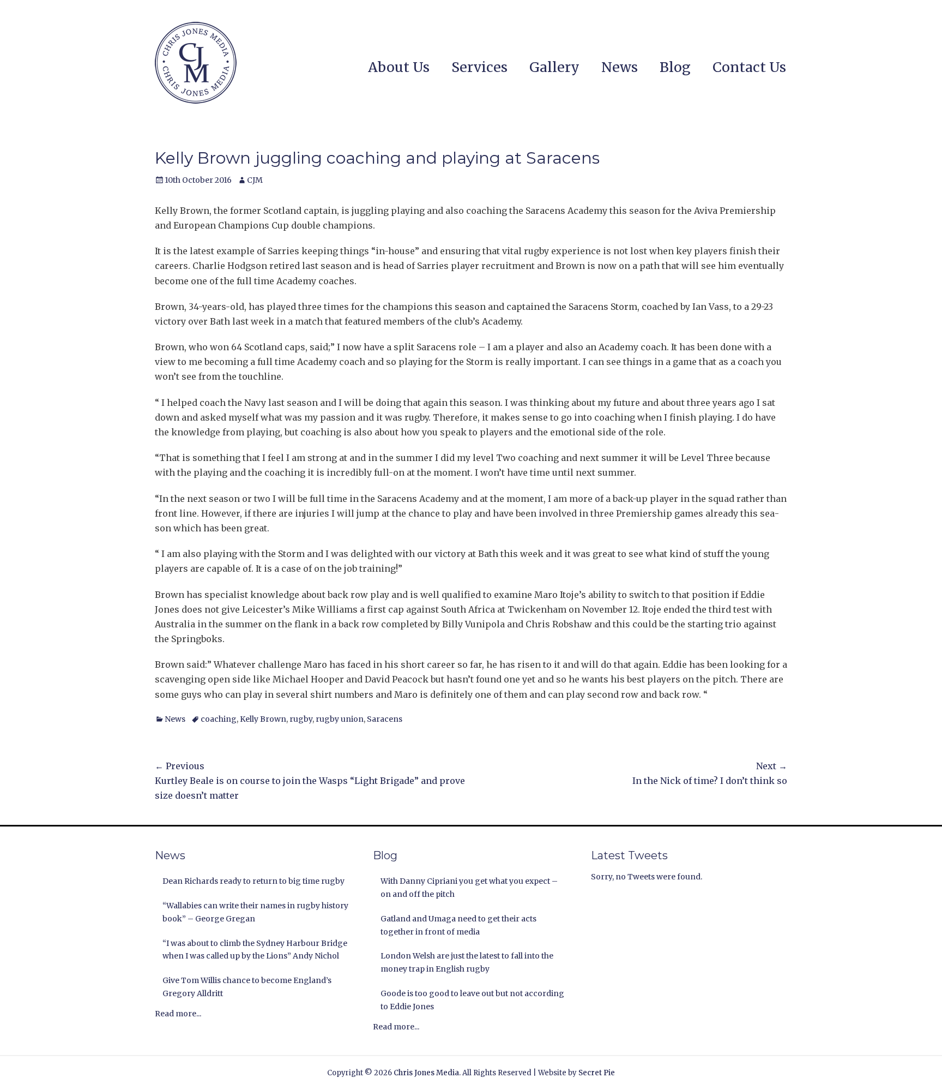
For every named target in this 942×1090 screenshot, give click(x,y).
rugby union (340, 719)
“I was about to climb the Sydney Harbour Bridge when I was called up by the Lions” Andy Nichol (254, 949)
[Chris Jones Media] (196, 63)
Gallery (554, 67)
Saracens (384, 719)
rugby (300, 719)
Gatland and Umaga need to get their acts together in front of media (458, 925)
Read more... (178, 1014)
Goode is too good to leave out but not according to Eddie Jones (472, 1000)
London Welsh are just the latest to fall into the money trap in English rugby (467, 962)
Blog (675, 67)
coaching (219, 719)
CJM (255, 180)
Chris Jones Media (426, 1072)
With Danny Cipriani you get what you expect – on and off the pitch (469, 887)
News (619, 67)
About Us (399, 67)
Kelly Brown (263, 719)
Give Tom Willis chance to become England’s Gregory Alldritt (246, 986)
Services (479, 67)
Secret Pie (596, 1072)
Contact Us (749, 67)
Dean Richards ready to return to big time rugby (253, 881)
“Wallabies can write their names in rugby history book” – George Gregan (255, 912)
